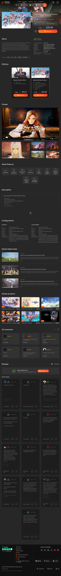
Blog (35, 1)
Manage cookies (5, 568)
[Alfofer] (24, 479)
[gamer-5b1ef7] (5, 414)
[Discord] (41, 550)
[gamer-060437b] (44, 447)
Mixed (45, 52)
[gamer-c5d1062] (24, 447)
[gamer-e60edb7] (24, 414)
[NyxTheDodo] (24, 336)
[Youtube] (55, 550)
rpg (15, 57)
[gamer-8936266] (24, 512)
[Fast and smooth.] (5, 336)
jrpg (12, 57)
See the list (46, 42)
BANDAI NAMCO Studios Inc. (49, 47)
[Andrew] (5, 349)
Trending (19, 1)
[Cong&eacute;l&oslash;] (44, 382)
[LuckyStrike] (5, 382)
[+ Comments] (58, 329)
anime (8, 57)
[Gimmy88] (5, 447)
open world (25, 57)
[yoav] (5, 479)
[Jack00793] (44, 479)
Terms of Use (18, 546)
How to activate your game (49, 45)
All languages (56, 363)
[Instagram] (48, 550)
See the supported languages (49, 44)
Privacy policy (18, 548)
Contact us (18, 552)
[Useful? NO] (16, 406)
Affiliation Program (19, 550)
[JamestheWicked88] (44, 414)
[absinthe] (44, 349)
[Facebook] (51, 550)
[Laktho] (44, 336)
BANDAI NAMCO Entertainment (49, 48)
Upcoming (31, 1)
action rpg (19, 57)
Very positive (46, 53)
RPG (47, 51)
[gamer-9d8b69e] (24, 349)
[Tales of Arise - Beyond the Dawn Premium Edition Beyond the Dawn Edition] (21, 80)
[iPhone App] (38, 561)
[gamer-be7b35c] (24, 382)
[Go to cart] (53, 2)
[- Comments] (55, 329)
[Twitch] (58, 550)
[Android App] (47, 561)
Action (45, 51)
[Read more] (11, 393)
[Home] (6, 2)
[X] (45, 550)
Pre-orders (25, 1)
